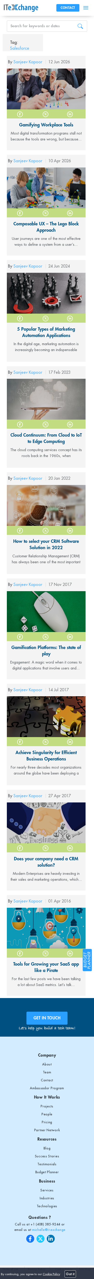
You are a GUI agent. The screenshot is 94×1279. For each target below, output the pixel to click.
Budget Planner (47, 1172)
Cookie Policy (51, 1274)
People (47, 1114)
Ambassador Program (47, 1088)
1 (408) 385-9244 (46, 1224)
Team (47, 1072)
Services (47, 1190)
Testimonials (46, 1164)
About (47, 1064)
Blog (47, 1148)
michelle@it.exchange (48, 1229)
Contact (47, 1080)
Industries (47, 1198)
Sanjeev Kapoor (28, 62)
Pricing (47, 1122)
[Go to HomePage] (22, 8)
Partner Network (47, 1130)
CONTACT (68, 7)
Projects (47, 1106)
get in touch (47, 1018)
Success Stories (47, 1156)
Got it (70, 1274)
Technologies (47, 1206)
